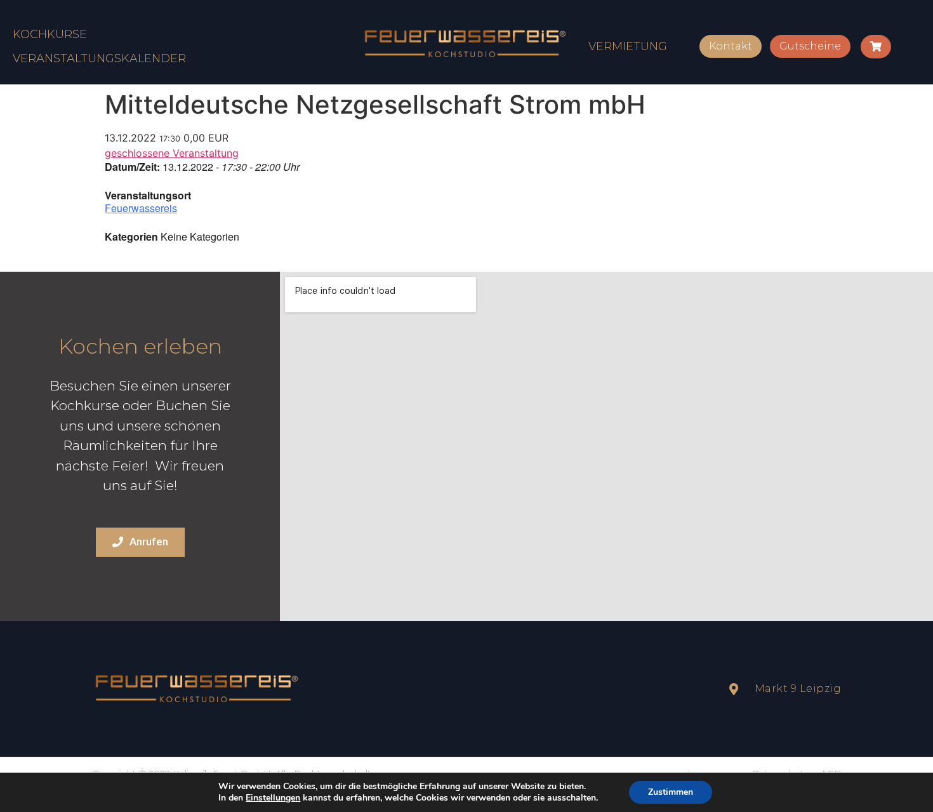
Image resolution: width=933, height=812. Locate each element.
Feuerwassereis (141, 208)
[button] (730, 46)
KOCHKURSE (50, 34)
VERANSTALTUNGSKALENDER (99, 58)
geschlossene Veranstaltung (172, 153)
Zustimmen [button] (670, 792)
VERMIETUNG (627, 46)
